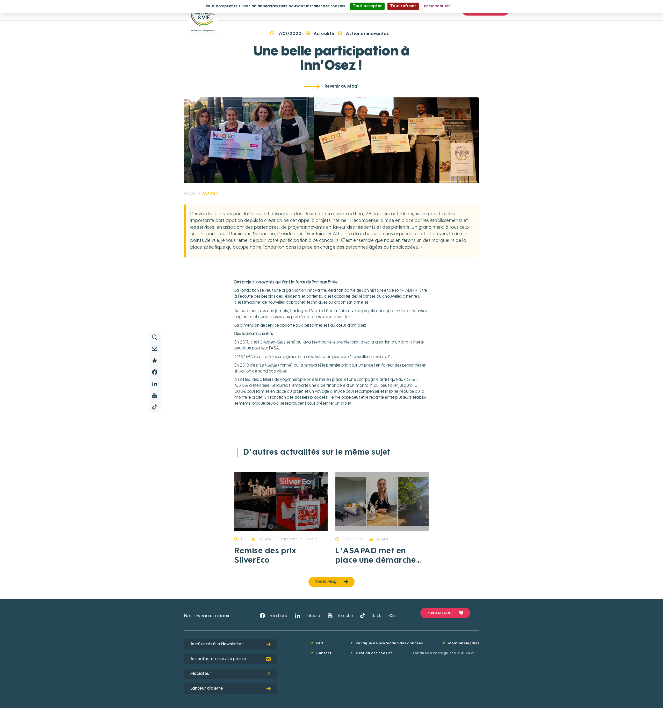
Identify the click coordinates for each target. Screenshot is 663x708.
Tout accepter (367, 6)
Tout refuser (403, 6)
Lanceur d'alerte (206, 688)
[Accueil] (203, 16)
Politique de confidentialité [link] (480, 6)
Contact (324, 653)
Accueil (190, 193)
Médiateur (200, 674)
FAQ (319, 643)
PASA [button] (274, 348)
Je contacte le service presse (218, 659)
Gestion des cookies (374, 653)
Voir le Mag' (326, 582)
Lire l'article (261, 530)
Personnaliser (437, 6)
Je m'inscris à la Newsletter (216, 644)
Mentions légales (463, 643)
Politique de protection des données (389, 643)
